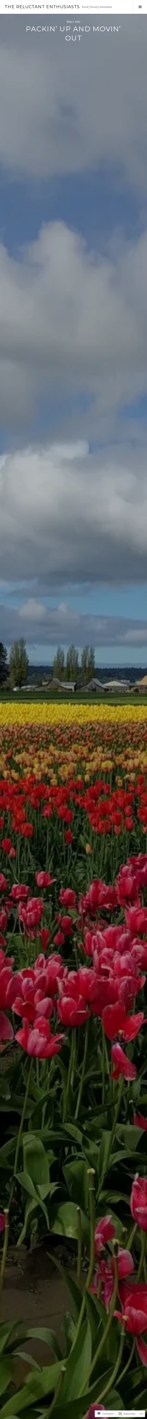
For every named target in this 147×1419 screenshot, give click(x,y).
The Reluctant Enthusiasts (42, 6)
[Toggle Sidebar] (140, 7)
